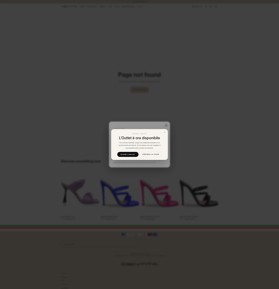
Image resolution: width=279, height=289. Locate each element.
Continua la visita (150, 154)
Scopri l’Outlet (128, 154)
